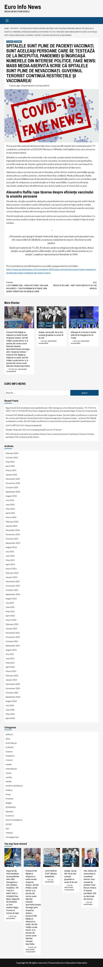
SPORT (9, 824)
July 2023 (10, 551)
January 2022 (11, 628)
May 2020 (10, 714)
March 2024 (11, 517)
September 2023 (13, 543)
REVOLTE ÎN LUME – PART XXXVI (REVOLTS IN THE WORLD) (75, 285)
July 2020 (10, 705)
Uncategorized (12, 837)
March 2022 (11, 620)
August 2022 (11, 598)
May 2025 (10, 461)
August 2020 (11, 701)
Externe (48, 323)
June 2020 (10, 709)
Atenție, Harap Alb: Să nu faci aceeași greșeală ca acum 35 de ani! (51, 335)
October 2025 (12, 457)
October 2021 (12, 641)
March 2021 (11, 671)
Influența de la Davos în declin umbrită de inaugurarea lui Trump (83, 335)
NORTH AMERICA (82, 323)
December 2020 (13, 684)
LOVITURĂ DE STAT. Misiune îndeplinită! (24, 425)
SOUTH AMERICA (14, 820)
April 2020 (10, 718)
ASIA (8, 739)
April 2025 (10, 466)
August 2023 (11, 547)
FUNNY (9, 760)
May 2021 (10, 662)
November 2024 (13, 483)
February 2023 (12, 573)
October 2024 (12, 487)
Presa (8, 794)
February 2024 (12, 521)
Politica (41, 326)
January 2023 (11, 577)
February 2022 (12, 624)
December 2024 (13, 479)
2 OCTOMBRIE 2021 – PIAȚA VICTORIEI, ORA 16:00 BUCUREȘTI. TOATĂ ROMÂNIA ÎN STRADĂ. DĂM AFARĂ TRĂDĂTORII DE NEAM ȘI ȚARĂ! (27, 287)
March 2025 (11, 470)
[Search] (95, 20)
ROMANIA (18, 42)
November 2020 (13, 688)
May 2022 (10, 611)
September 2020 (13, 697)
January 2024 (11, 526)
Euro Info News (22, 7)
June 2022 (10, 607)
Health (9, 764)
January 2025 (11, 474)
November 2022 (13, 585)
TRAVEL (9, 833)
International (90, 320)
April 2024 (10, 513)
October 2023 (12, 538)
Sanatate (9, 811)
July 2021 (10, 654)
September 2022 (13, 594)
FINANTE (10, 756)
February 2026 (12, 453)
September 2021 (13, 645)
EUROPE (41, 323)
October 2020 (12, 692)
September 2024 (13, 491)
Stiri (16, 326)
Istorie (56, 323)
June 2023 (10, 556)
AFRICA (9, 734)
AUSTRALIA (11, 743)
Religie (9, 803)
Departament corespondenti (35, 85)
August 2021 (11, 650)
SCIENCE (10, 815)
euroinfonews (10, 918)
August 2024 (11, 496)
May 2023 (10, 560)
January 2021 (11, 680)
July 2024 (10, 500)
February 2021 (12, 675)
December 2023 (13, 530)
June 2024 (10, 504)
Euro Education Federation (74, 962)
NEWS (62, 323)
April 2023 (10, 564)
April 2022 (10, 615)
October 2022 (12, 590)
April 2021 (10, 667)
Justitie (9, 777)
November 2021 (13, 637)
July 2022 (10, 603)
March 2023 (11, 568)
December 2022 (13, 581)
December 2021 (13, 633)
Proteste (10, 42)
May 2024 (10, 509)
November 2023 (13, 534)
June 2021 (10, 658)
